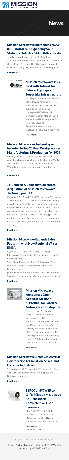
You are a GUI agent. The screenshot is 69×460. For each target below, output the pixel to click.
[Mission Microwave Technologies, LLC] (20, 5)
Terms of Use (30, 445)
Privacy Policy (15, 445)
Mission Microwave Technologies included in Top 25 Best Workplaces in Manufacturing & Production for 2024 (33, 148)
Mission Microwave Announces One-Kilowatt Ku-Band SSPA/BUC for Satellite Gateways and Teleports (43, 299)
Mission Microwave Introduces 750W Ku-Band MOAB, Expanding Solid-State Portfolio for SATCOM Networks (34, 49)
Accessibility (45, 445)
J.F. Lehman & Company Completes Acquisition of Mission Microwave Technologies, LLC (31, 189)
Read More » (13, 72)
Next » (41, 429)
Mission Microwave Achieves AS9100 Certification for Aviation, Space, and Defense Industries (33, 361)
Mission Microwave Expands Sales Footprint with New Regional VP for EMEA (32, 243)
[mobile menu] (64, 5)
